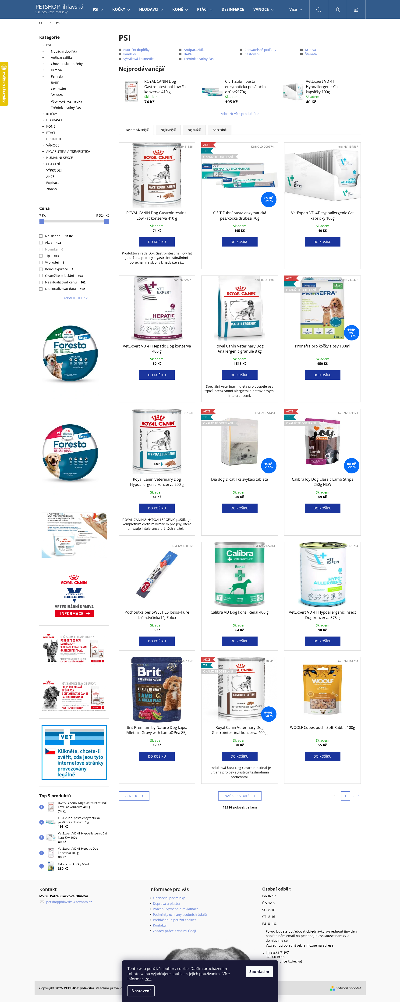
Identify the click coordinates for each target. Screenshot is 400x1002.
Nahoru (136, 796)
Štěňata (57, 95)
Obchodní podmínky (169, 898)
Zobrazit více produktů (238, 113)
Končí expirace (59, 269)
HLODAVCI (54, 120)
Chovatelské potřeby (67, 63)
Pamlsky (57, 76)
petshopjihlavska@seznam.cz (69, 902)
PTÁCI (50, 132)
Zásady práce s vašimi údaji (174, 931)
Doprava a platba (166, 903)
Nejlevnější (168, 130)
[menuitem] (98, 9)
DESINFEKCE (55, 139)
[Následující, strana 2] (345, 796)
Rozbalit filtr (72, 298)
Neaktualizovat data (65, 288)
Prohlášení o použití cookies (174, 920)
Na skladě (59, 236)
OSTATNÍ (53, 164)
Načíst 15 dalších (240, 796)
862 (356, 796)
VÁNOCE (52, 145)
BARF (55, 82)
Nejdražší (194, 130)
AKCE (50, 176)
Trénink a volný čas (66, 107)
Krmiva (56, 70)
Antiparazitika (62, 57)
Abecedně (220, 130)
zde (148, 978)
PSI (48, 45)
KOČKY (51, 114)
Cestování (58, 88)
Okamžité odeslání (64, 275)
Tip (52, 256)
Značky (51, 189)
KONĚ (50, 126)
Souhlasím (259, 971)
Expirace (53, 182)
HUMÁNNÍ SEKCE (59, 157)
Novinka (54, 249)
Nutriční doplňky (64, 51)
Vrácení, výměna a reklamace (175, 909)
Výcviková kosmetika (66, 101)
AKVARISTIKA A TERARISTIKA (68, 151)
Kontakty (159, 925)
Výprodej (54, 262)
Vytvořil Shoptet (348, 988)
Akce (53, 242)
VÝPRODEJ (54, 170)
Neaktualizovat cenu (65, 282)
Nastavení (141, 990)
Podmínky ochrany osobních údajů (180, 914)
